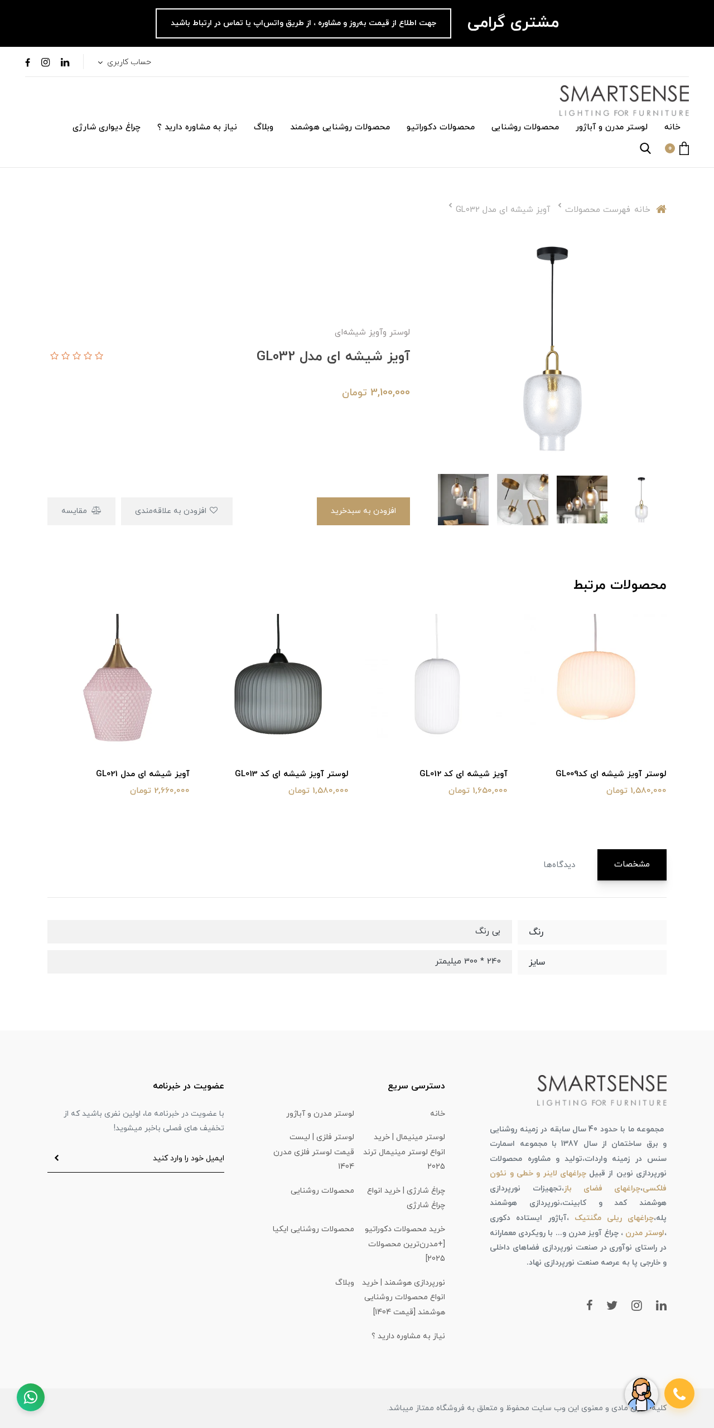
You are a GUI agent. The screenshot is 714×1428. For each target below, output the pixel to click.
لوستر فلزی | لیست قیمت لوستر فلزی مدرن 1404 (313, 1152)
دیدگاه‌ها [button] (559, 865)
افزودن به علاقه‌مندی (172, 511)
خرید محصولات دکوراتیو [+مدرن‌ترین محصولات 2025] (405, 1244)
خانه (672, 127)
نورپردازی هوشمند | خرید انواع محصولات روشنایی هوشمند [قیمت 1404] (403, 1297)
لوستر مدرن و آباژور (612, 127)
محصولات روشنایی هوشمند (340, 127)
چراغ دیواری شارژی (107, 127)
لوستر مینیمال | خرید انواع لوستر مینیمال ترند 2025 (404, 1152)
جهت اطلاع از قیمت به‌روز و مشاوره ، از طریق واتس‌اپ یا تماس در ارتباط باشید (303, 23)
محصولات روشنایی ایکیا (313, 1229)
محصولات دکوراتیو (441, 127)
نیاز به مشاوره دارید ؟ (197, 127)
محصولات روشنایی (525, 127)
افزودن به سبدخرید (363, 511)
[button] (677, 148)
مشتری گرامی (510, 23)
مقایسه (75, 511)
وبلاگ (263, 127)
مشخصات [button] (632, 864)
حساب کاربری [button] (128, 62)
